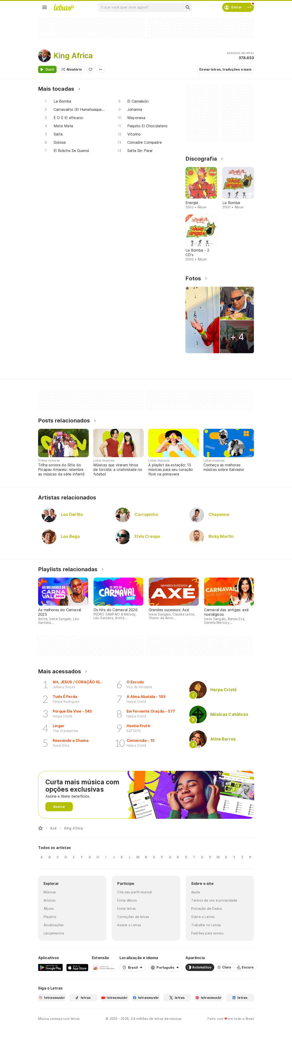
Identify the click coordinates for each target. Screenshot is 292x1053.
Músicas (50, 892)
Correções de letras (133, 917)
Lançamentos (54, 933)
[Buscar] (187, 7)
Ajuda (195, 892)
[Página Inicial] (40, 828)
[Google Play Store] (50, 967)
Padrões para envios (207, 933)
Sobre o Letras (203, 917)
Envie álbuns (127, 900)
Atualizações (54, 925)
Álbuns (49, 908)
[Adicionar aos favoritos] (90, 69)
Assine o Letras (129, 925)
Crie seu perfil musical (134, 892)
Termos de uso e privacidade (214, 900)
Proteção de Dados (206, 908)
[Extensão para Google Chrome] (104, 967)
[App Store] (77, 967)
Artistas (50, 900)
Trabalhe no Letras (206, 925)
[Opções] (100, 69)
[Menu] (44, 7)
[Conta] (249, 7)
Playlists (50, 917)
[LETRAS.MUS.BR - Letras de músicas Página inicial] (64, 7)
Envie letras (126, 908)
